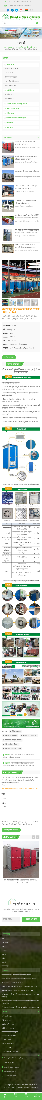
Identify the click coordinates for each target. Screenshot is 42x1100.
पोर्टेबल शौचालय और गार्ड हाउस (25, 47)
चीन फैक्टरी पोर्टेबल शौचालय (13, 749)
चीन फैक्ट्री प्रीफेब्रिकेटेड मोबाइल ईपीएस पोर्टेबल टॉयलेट (20, 788)
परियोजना (4, 951)
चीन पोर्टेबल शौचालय (11, 736)
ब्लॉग (3, 958)
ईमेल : (5, 794)
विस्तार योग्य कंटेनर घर (11, 69)
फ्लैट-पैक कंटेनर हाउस (12, 81)
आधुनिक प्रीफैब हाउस (8, 1024)
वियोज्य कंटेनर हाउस (11, 77)
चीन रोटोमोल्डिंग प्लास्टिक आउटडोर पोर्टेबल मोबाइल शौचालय (21, 880)
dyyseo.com (21, 1090)
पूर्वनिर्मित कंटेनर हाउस (8, 1028)
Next (37, 837)
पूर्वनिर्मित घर (10, 90)
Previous (33, 837)
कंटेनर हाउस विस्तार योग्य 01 (10, 1051)
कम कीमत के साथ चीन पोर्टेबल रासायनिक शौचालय (25, 143)
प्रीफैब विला (10, 113)
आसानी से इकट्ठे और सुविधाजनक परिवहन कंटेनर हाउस (25, 202)
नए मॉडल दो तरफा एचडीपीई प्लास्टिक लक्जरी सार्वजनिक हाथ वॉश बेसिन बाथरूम (27, 231)
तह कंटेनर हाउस (10, 73)
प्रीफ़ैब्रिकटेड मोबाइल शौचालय (13, 740)
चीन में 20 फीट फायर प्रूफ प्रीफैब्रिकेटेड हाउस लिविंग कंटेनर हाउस (27, 187)
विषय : (5, 785)
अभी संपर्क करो (8, 357)
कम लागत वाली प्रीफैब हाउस (10, 1032)
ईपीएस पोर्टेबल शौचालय (11, 744)
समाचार (4, 954)
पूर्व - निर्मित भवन (7, 1016)
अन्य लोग (9, 127)
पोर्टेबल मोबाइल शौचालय (9, 1036)
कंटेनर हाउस (10, 65)
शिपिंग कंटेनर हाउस (10, 86)
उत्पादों (10, 47)
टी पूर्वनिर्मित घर (9, 99)
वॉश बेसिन (9, 123)
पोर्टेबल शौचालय (16, 731)
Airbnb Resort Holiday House (16, 104)
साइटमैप (4, 962)
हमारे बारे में (5, 943)
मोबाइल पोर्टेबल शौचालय (30, 736)
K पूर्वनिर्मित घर (9, 94)
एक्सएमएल (5, 966)
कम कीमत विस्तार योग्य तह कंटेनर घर (27, 171)
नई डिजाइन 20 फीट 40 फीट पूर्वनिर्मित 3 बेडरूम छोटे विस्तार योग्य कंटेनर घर (27, 216)
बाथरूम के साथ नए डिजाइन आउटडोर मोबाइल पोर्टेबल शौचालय (19, 756)
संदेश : (4, 803)
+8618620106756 (25, 2)
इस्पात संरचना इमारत (13, 108)
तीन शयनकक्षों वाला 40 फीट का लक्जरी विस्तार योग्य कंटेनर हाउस (25, 246)
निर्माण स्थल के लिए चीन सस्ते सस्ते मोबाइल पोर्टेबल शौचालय (26, 158)
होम (3, 939)
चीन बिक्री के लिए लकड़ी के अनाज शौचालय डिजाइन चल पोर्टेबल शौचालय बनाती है (18, 764)
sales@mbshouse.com (24, 6)
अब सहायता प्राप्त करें (11, 830)
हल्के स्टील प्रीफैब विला (8, 1044)
